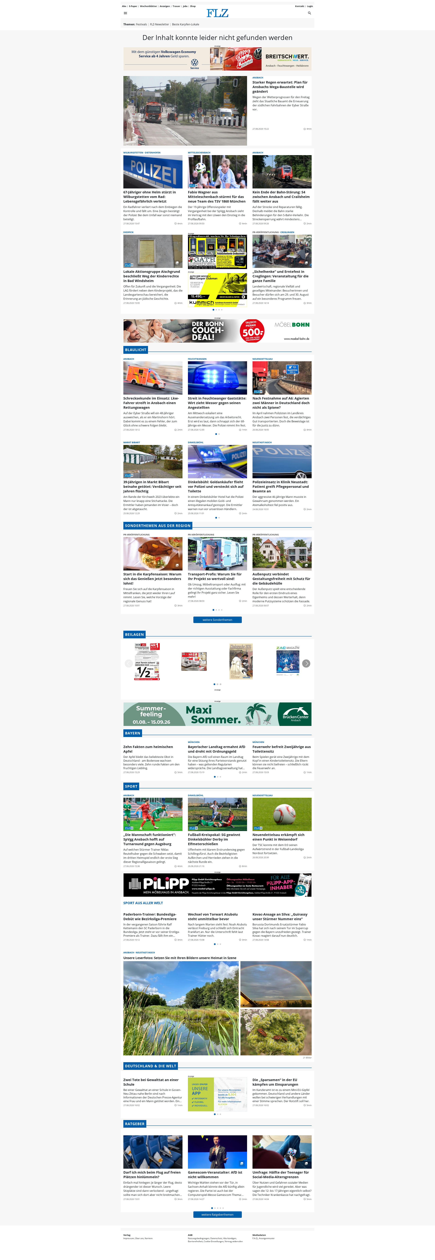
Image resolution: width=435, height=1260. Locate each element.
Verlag (126, 1235)
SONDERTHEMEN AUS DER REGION (158, 525)
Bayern (132, 733)
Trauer (176, 6)
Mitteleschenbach (199, 152)
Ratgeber (135, 1123)
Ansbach (258, 77)
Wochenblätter (148, 6)
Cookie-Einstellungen (214, 1241)
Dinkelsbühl (195, 442)
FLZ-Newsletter (159, 24)
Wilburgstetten (133, 152)
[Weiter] (306, 663)
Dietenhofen (153, 152)
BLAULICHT (135, 349)
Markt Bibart (131, 442)
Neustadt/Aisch (262, 442)
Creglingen (287, 232)
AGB (190, 1235)
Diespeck (128, 232)
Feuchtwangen (197, 358)
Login (310, 6)
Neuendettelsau (263, 358)
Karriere (149, 1238)
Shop (193, 6)
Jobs (185, 6)
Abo (124, 6)
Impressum (128, 1238)
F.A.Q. (255, 1238)
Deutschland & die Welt (150, 1066)
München (194, 742)
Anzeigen (165, 6)
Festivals (141, 24)
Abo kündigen (229, 1238)
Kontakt (299, 6)
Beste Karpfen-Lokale (185, 24)
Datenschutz (216, 1238)
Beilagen (134, 634)
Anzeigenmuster (267, 1238)
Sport (131, 786)
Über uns (139, 1238)
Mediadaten (259, 1235)
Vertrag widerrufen (234, 1241)
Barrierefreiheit (195, 1241)
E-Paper (133, 6)
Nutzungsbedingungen (198, 1238)
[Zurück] (129, 663)
